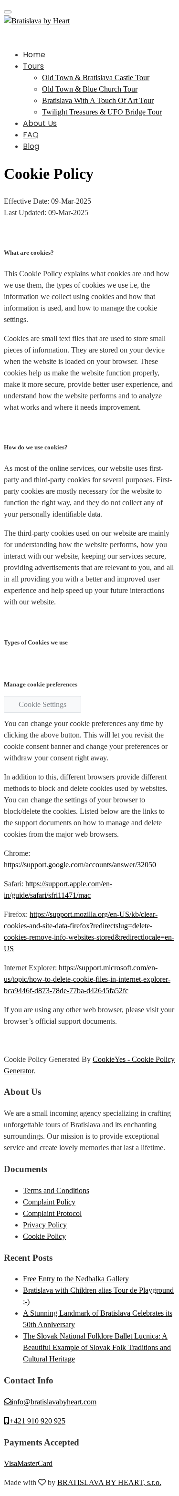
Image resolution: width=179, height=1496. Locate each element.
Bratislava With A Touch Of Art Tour (98, 100)
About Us (40, 123)
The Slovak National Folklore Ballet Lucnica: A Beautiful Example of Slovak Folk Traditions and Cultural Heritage (97, 1347)
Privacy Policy (45, 1225)
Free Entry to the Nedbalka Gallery (76, 1279)
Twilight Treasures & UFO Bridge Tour (102, 112)
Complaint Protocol (52, 1213)
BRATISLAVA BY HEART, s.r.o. (109, 1482)
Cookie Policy (44, 1236)
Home (34, 54)
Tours (33, 66)
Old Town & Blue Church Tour (89, 89)
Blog (31, 146)
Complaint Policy (49, 1202)
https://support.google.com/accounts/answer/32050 (80, 865)
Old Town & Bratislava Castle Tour (95, 77)
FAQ (31, 134)
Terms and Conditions (56, 1190)
